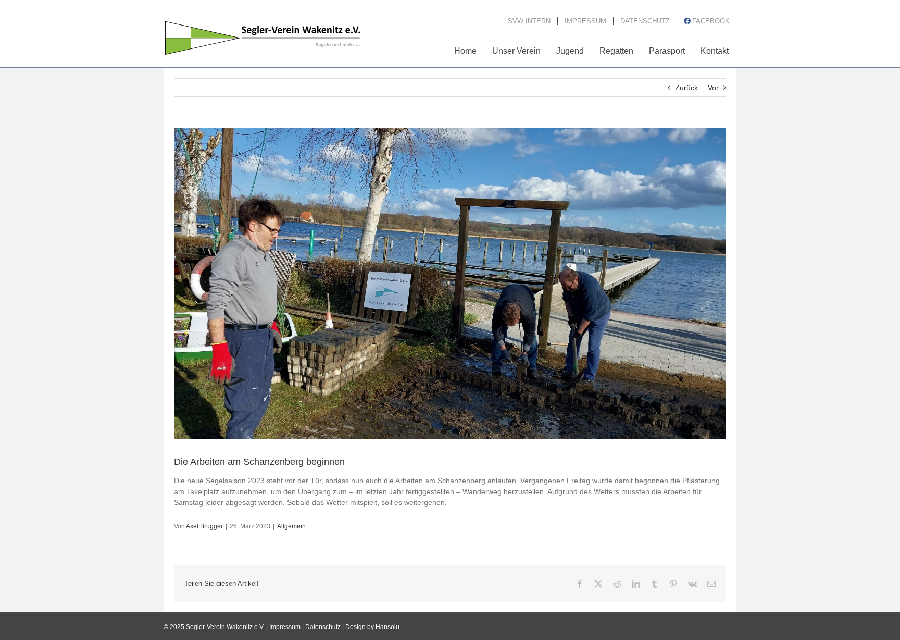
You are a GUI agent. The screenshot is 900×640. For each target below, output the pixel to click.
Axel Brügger (204, 526)
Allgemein (291, 526)
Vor (713, 87)
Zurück (686, 87)
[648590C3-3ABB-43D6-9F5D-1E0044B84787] (450, 283)
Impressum (285, 627)
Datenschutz (323, 627)
